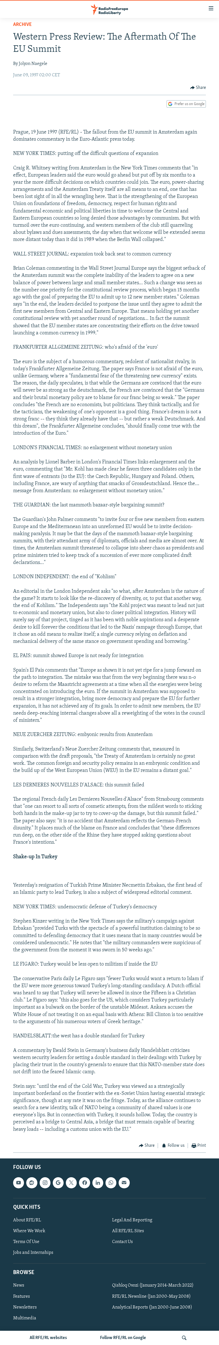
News (18, 1285)
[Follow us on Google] (58, 1183)
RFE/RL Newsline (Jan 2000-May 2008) (151, 1296)
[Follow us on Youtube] (18, 1183)
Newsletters (25, 1307)
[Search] (184, 1338)
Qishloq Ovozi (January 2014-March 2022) (153, 1285)
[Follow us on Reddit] (31, 1183)
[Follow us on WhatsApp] (111, 1183)
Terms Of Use (26, 1242)
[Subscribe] (124, 1183)
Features (21, 1296)
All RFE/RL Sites (128, 1231)
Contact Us (122, 1242)
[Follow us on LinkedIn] (97, 1183)
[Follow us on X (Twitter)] (71, 1183)
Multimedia (24, 1318)
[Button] (198, 87)
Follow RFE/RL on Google (123, 1338)
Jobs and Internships (33, 1252)
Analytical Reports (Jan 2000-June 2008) (152, 1307)
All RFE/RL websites (48, 1338)
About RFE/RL (27, 1220)
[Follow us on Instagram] (45, 1183)
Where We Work (29, 1231)
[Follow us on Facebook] (84, 1183)
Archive (22, 24)
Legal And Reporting (132, 1220)
